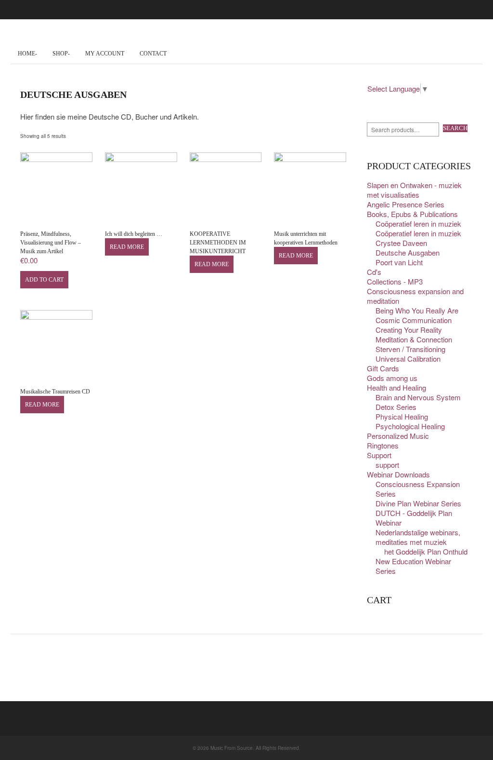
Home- (27, 53)
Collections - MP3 (395, 281)
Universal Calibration (408, 358)
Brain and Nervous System (418, 397)
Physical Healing (402, 416)
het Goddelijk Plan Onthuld (425, 551)
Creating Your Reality (409, 330)
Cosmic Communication (414, 320)
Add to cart (44, 279)
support (387, 465)
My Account (104, 53)
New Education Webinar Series (413, 566)
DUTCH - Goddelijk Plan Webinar (414, 518)
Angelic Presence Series (405, 204)
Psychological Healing (410, 426)
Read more (127, 247)
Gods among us (392, 378)
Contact (153, 53)
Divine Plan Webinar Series (418, 503)
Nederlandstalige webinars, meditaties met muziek (418, 537)
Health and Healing (396, 387)
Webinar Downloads (398, 474)
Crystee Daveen (401, 243)
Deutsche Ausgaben (408, 252)
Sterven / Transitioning (410, 349)
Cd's (374, 272)
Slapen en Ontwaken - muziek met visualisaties (414, 190)
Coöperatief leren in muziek (418, 223)
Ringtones (383, 445)
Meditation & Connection (414, 339)
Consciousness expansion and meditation (415, 296)
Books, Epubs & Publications (412, 214)
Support (379, 455)
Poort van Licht (399, 262)
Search (455, 128)
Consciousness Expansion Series (418, 489)
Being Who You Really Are (417, 310)
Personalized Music (398, 436)
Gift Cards (383, 368)
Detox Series (396, 407)
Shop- (61, 53)
